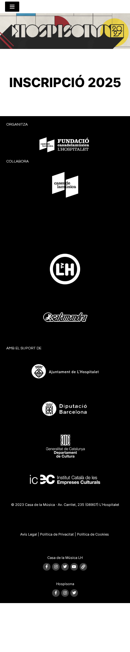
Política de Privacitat (57, 534)
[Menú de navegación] (12, 6)
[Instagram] (56, 567)
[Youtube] (74, 567)
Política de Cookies (93, 534)
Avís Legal (28, 534)
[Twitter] (65, 567)
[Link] (83, 567)
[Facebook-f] (46, 567)
